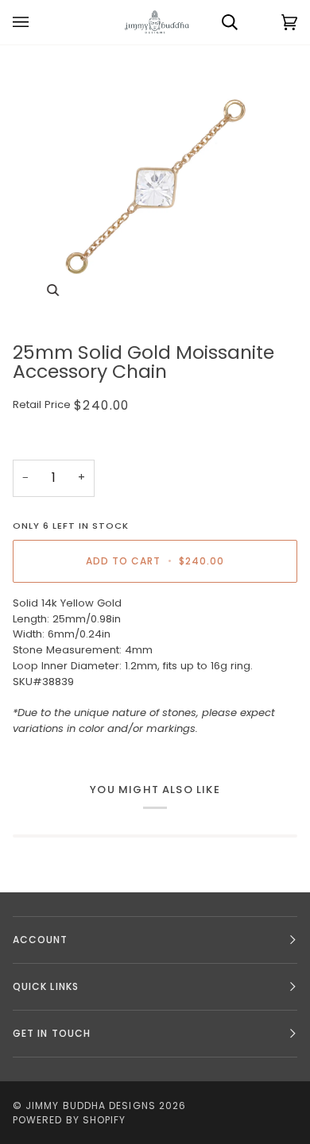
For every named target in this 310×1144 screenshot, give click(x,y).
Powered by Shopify (69, 1120)
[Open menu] (36, 22)
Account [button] (40, 939)
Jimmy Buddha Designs (90, 1105)
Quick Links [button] (46, 986)
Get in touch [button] (52, 1033)
